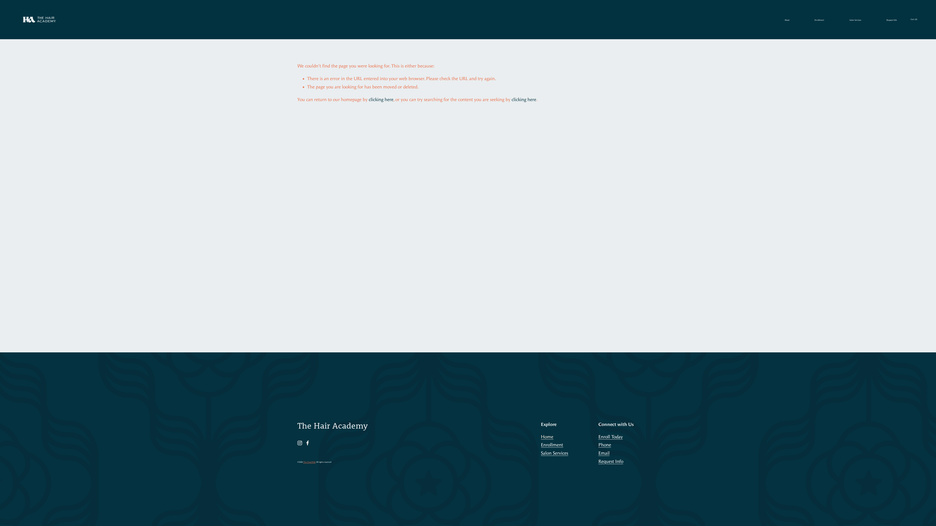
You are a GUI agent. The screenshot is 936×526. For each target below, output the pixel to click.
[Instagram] (299, 443)
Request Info (892, 20)
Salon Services (855, 20)
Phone (604, 445)
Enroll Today (610, 437)
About (787, 20)
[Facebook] (307, 443)
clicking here (381, 99)
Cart (914, 19)
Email (604, 453)
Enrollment (819, 20)
